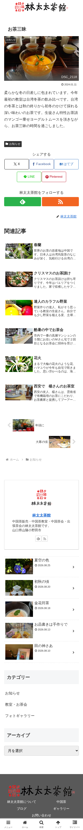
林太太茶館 (41, 515)
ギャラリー (61, 808)
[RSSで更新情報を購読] (60, 201)
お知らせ (14, 143)
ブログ (22, 808)
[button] (74, 651)
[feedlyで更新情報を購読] (22, 201)
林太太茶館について (21, 802)
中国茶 (61, 802)
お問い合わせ (41, 815)
